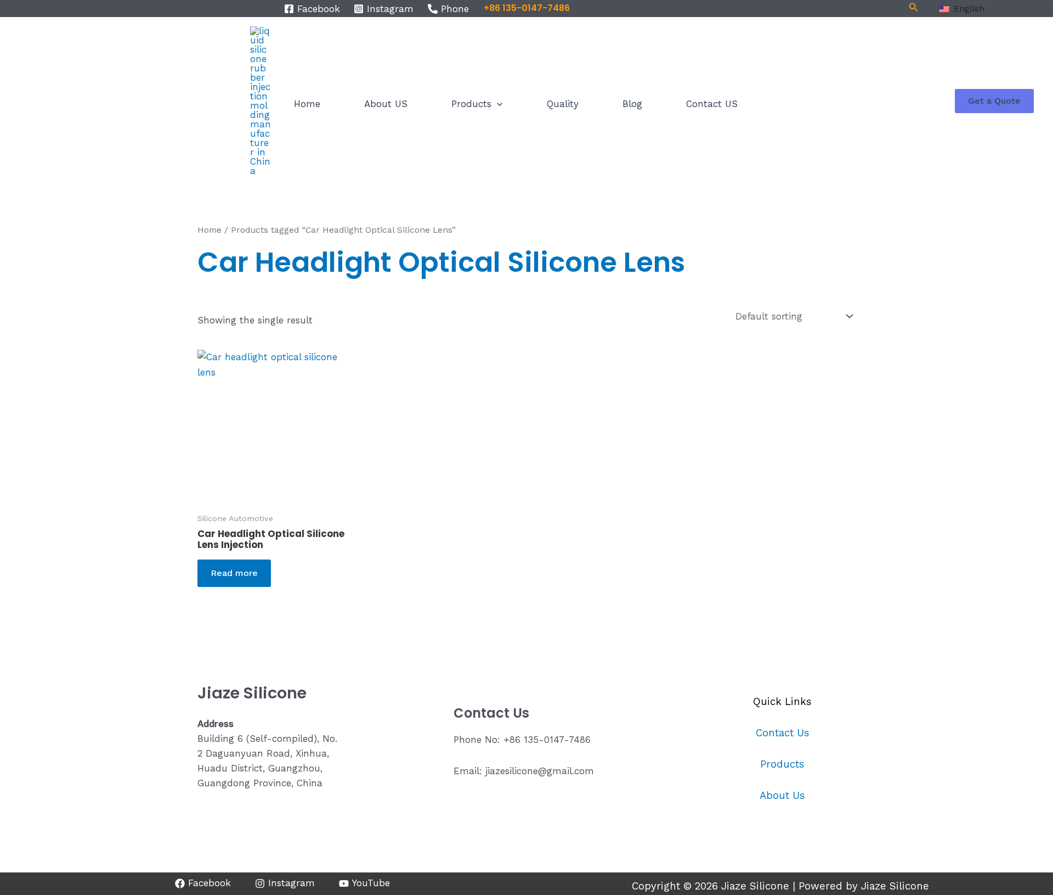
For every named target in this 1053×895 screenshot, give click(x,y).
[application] (496, 103)
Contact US (712, 103)
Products (471, 103)
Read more (234, 573)
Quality (563, 103)
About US (385, 103)
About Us (782, 796)
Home (307, 103)
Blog (632, 103)
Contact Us (782, 733)
